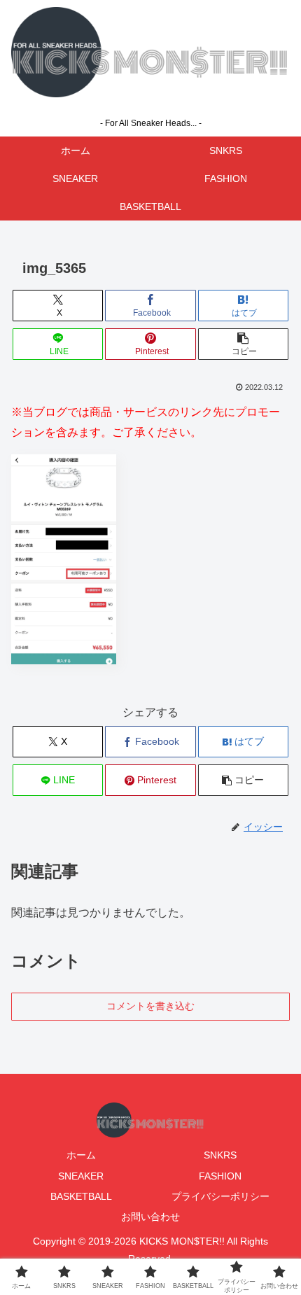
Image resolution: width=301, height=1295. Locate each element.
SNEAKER (81, 1176)
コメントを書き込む (150, 1005)
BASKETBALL (81, 1196)
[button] (243, 344)
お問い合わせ (150, 1216)
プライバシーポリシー (221, 1196)
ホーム (81, 1155)
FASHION (220, 1176)
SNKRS (220, 1155)
